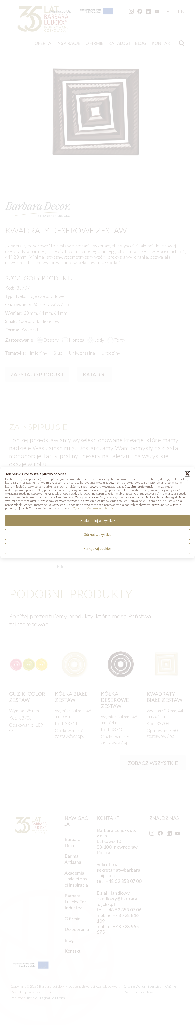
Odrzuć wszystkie (98, 534)
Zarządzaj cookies (97, 548)
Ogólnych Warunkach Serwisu (94, 508)
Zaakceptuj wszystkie (97, 520)
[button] (187, 473)
